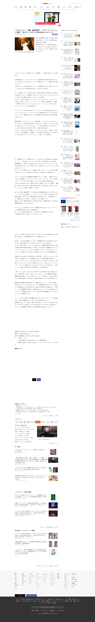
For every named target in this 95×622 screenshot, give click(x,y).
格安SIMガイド (19, 601)
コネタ (44, 577)
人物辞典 (73, 583)
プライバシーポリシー (44, 610)
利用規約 (37, 610)
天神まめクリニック (51, 599)
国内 (21, 6)
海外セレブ (24, 581)
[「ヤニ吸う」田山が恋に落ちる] (47, 431)
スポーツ (35, 6)
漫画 (59, 6)
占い (51, 601)
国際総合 (16, 585)
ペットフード (41, 602)
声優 (37, 38)
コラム (53, 6)
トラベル (52, 581)
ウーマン (54, 601)
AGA (46, 602)
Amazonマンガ (68, 201)
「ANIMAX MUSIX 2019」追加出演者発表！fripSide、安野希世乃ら (29, 408)
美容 (78, 601)
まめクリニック (44, 599)
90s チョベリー (53, 583)
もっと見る (77, 194)
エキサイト (79, 3)
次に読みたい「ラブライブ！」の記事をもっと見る (46, 565)
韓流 (23, 583)
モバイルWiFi (33, 601)
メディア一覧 (74, 579)
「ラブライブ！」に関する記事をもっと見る (48, 527)
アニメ (63, 201)
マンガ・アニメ (39, 577)
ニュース (16, 6)
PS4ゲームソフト (78, 201)
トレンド (41, 6)
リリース (73, 575)
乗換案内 (66, 601)
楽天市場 (67, 226)
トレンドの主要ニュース (52, 443)
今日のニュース (78, 6)
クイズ (63, 6)
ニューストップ (73, 3)
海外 (25, 6)
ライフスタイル (53, 579)
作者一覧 (73, 577)
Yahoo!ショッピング (75, 226)
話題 (58, 577)
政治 (15, 579)
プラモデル (73, 201)
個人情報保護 (51, 610)
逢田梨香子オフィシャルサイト (22, 405)
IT (36, 581)
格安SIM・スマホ (76, 599)
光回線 (24, 601)
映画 (23, 577)
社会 (15, 575)
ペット (44, 581)
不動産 (71, 601)
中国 (15, 586)
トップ (17, 422)
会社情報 (33, 610)
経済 (15, 577)
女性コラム (52, 577)
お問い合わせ (61, 610)
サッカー (30, 579)
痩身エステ (50, 602)
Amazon (62, 226)
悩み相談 (43, 601)
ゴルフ (30, 581)
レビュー (37, 575)
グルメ (37, 583)
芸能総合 (23, 575)
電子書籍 (54, 602)
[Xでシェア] (34, 379)
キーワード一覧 (74, 581)
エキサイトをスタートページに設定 (47, 607)
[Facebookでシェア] (39, 379)
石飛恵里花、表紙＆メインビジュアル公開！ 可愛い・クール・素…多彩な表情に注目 (32, 410)
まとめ (16, 581)
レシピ (58, 601)
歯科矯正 (74, 601)
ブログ (66, 599)
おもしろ (48, 6)
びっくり (45, 575)
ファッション (38, 584)
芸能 (30, 6)
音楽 (23, 579)
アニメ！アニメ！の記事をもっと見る (49, 415)
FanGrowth (37, 599)
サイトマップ (74, 584)
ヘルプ (73, 586)
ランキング (69, 6)
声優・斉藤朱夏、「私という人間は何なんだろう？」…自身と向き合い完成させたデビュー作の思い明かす (36, 407)
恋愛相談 (47, 601)
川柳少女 (23, 234)
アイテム (62, 599)
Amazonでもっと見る (74, 220)
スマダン (52, 575)
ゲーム (37, 579)
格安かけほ (28, 601)
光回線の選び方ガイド (30, 599)
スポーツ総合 (31, 575)
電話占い (70, 599)
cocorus (38, 601)
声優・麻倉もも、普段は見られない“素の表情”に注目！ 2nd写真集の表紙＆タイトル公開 (33, 411)
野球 (30, 577)
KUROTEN (23, 599)
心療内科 (57, 599)
